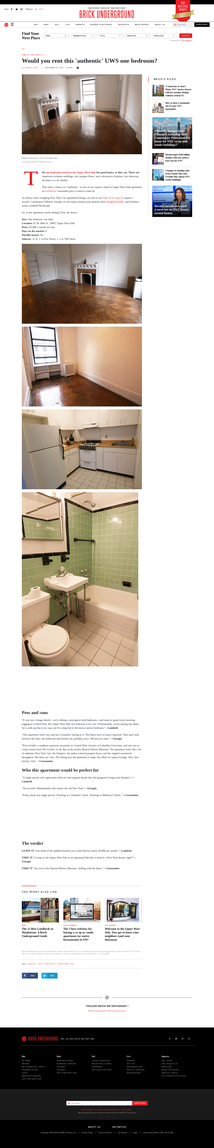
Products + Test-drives (136, 1070)
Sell (57, 25)
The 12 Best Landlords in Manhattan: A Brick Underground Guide (37, 932)
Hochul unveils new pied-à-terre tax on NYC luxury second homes (171, 209)
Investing (25, 1064)
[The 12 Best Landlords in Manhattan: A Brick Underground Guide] (40, 910)
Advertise (123, 25)
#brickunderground (117, 1011)
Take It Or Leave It (33, 55)
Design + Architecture (170, 1070)
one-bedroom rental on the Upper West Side (71, 172)
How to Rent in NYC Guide (67, 1073)
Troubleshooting (133, 1073)
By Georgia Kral (30, 68)
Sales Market (70, 925)
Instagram (22, 9)
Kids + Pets (131, 1064)
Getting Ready (97, 1067)
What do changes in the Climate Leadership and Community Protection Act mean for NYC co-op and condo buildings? (172, 138)
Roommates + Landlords (66, 1064)
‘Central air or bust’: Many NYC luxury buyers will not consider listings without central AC (178, 91)
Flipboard (28, 9)
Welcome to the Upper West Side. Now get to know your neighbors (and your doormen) (122, 934)
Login (135, 1132)
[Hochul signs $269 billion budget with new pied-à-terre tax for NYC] (158, 159)
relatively (51, 191)
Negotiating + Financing (31, 1076)
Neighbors (131, 1061)
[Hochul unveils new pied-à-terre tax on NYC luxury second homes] (172, 201)
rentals (32, 964)
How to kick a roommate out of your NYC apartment (177, 106)
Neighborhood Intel (135, 1067)
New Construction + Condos (33, 1067)
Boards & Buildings (101, 25)
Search (186, 36)
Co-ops (25, 1073)
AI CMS (170, 1132)
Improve (80, 25)
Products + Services (170, 1073)
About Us (160, 25)
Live (68, 25)
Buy (36, 25)
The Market (110, 925)
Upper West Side (66, 964)
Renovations (167, 1067)
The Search (61, 1070)
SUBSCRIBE (202, 24)
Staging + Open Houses (101, 1061)
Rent (46, 25)
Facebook (12, 9)
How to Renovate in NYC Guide (174, 1076)
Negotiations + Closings (101, 1064)
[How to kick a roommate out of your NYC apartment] (158, 107)
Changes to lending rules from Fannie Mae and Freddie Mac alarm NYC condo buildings (177, 175)
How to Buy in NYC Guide (31, 1079)
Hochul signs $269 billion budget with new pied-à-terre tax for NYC (177, 157)
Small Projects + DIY (170, 1064)
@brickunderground (97, 1011)
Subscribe (140, 1103)
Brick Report (142, 25)
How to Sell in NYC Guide (102, 1070)
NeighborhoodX (114, 201)
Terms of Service (105, 1132)
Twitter (17, 9)
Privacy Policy (87, 1132)
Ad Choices (122, 1132)
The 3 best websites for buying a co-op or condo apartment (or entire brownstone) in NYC (78, 934)
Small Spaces (167, 1061)
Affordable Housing (30, 1070)
